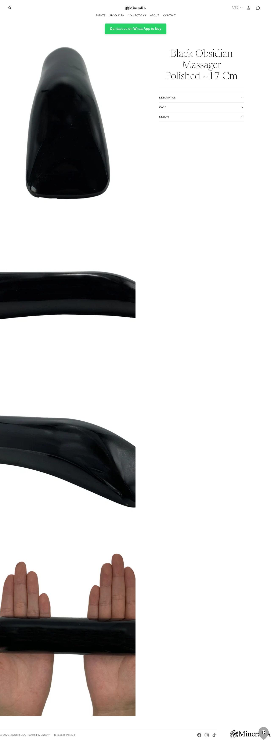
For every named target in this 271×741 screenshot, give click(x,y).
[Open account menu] (248, 7)
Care (162, 107)
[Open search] (9, 7)
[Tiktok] (214, 735)
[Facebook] (199, 735)
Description (167, 97)
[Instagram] (206, 735)
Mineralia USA (18, 735)
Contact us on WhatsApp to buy (135, 28)
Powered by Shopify (38, 735)
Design (164, 116)
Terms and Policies (64, 735)
